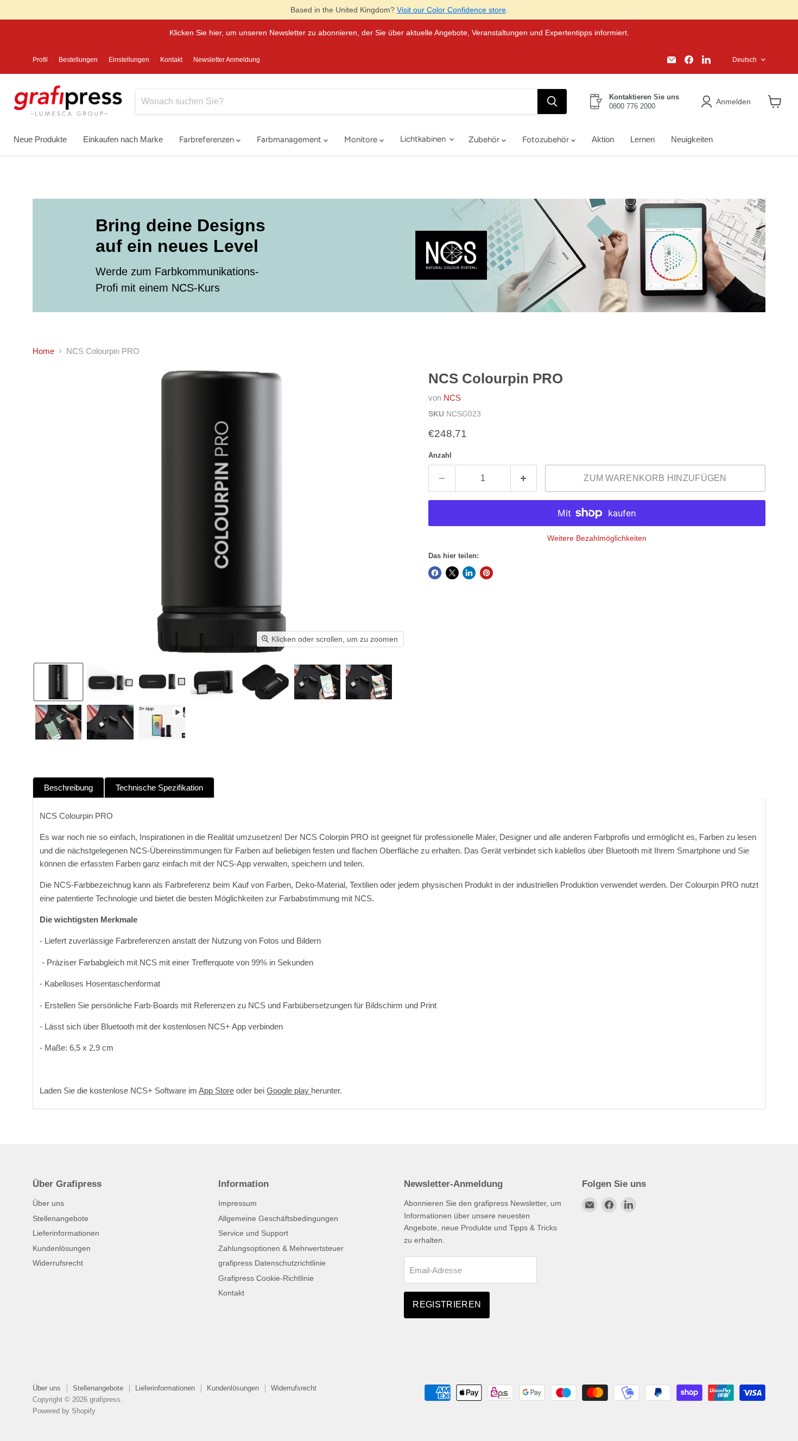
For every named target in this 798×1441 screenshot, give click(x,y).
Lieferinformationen (66, 1233)
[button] (728, 101)
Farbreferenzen (207, 139)
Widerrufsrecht (58, 1263)
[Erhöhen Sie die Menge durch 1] (524, 478)
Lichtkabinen (424, 139)
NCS (452, 397)
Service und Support (253, 1233)
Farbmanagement (290, 139)
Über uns (48, 1203)
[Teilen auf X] (452, 572)
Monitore (361, 139)
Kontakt (171, 60)
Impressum (237, 1203)
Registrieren (447, 1304)
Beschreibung (68, 787)
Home (43, 351)
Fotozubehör (546, 139)
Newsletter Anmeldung (226, 60)
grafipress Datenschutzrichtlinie (272, 1263)
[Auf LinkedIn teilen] (469, 572)
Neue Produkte (40, 139)
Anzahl (440, 455)
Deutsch (744, 60)
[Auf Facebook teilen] (434, 572)
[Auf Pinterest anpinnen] (486, 572)
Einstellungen (129, 60)
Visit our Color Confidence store (451, 9)
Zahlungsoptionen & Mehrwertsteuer (281, 1248)
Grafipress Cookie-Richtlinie (266, 1278)
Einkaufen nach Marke (123, 139)
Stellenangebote (60, 1218)
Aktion (603, 139)
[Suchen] (552, 101)
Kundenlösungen (62, 1248)
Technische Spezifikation (159, 787)
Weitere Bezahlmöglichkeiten (597, 538)
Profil (40, 60)
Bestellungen (78, 60)
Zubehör (485, 139)
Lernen (642, 139)
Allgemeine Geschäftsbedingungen (278, 1218)
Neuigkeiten (692, 139)
